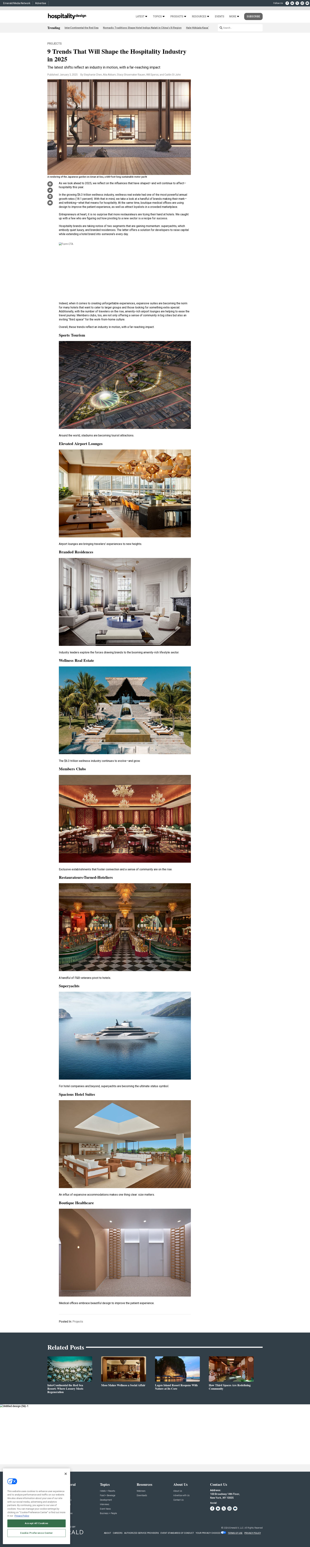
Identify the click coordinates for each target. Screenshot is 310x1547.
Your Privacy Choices (208, 1533)
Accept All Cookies (36, 1523)
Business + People (108, 1513)
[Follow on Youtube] (307, 3)
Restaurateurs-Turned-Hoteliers (86, 877)
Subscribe (253, 16)
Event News (105, 1509)
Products (176, 16)
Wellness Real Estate (76, 660)
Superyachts (69, 986)
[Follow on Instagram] (302, 3)
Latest (140, 16)
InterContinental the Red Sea (81, 27)
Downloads (142, 1495)
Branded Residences (76, 552)
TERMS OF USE (235, 1533)
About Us (177, 1491)
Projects (54, 43)
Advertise (40, 3)
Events (219, 16)
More (232, 16)
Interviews (104, 1504)
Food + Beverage (107, 1495)
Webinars (141, 1491)
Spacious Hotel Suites (77, 1094)
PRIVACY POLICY (252, 1533)
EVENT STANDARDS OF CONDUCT (177, 1533)
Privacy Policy (22, 1515)
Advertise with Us (181, 1495)
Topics (157, 16)
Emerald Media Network (16, 3)
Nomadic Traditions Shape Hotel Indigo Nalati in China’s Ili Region (142, 27)
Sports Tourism (72, 335)
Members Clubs (72, 769)
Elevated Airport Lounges (81, 443)
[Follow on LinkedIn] (292, 3)
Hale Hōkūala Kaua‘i (198, 27)
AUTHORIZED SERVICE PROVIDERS (141, 1533)
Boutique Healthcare (76, 1203)
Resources (199, 16)
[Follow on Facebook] (287, 3)
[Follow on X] (297, 3)
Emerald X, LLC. (236, 1528)
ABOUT (107, 1533)
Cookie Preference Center (36, 1533)
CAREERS (117, 1533)
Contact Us (178, 1500)
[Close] (66, 1474)
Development (106, 1500)
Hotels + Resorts (107, 1491)
